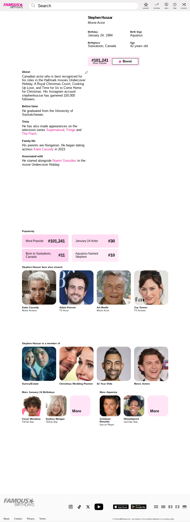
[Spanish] (156, 506)
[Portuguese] (163, 506)
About (6, 519)
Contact (18, 519)
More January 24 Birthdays (38, 392)
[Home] (30, 504)
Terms (42, 519)
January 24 (96, 35)
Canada (110, 46)
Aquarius (136, 35)
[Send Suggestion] (87, 72)
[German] (185, 506)
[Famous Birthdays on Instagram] (70, 507)
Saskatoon (95, 46)
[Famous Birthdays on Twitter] (88, 507)
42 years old (139, 46)
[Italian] (177, 506)
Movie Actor (96, 23)
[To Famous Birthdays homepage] (13, 5)
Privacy (31, 519)
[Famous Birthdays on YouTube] (100, 506)
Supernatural (55, 130)
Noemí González (64, 160)
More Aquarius (108, 392)
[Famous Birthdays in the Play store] (138, 506)
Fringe (70, 130)
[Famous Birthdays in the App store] (121, 506)
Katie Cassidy (44, 149)
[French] (170, 506)
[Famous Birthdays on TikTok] (79, 507)
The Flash (29, 133)
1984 (109, 35)
